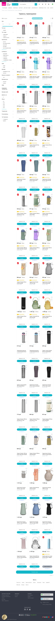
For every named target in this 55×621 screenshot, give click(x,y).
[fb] (27, 609)
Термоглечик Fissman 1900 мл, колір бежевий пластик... (21, 557)
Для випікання (35, 7)
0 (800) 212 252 (46, 602)
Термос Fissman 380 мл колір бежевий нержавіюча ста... (21, 283)
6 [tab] (48, 70)
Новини (29, 596)
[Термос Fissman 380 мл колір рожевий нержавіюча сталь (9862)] (34, 474)
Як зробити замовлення (6, 596)
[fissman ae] (43, 617)
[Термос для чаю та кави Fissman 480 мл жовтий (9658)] (47, 29)
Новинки (10, 7)
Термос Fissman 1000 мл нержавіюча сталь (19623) (22, 420)
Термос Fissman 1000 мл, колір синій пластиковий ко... (22, 454)
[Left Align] (36, 4)
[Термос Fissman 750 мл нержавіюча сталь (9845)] (22, 200)
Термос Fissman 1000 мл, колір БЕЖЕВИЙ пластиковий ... (47, 420)
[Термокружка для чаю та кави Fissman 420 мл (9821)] (22, 63)
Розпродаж (4, 7)
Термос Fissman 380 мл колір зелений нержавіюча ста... (47, 248)
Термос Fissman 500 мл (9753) (47, 145)
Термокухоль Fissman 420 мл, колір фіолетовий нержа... (21, 180)
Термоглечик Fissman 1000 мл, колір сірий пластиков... (21, 488)
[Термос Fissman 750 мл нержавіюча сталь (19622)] (34, 97)
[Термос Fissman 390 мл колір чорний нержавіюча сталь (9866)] (22, 303)
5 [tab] (22, 207)
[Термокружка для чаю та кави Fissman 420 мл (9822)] (34, 29)
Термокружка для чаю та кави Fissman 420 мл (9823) (21, 43)
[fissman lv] (45, 617)
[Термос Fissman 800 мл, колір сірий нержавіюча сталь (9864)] (34, 543)
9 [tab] (23, 104)
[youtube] (30, 609)
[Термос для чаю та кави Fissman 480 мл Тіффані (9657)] (47, 543)
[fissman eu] (50, 617)
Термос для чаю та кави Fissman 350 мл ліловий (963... (47, 77)
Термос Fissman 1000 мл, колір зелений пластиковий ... (47, 214)
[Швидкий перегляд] (26, 27)
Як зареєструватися (5, 595)
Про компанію (30, 595)
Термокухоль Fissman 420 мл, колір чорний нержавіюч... (46, 111)
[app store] (21, 615)
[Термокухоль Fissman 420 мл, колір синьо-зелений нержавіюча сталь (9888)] (34, 166)
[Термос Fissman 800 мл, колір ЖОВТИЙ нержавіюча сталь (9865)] (47, 303)
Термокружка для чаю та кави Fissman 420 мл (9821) (21, 77)
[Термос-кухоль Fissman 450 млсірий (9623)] (22, 371)
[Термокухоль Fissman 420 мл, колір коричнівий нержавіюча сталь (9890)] (34, 371)
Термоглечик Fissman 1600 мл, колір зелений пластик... (46, 454)
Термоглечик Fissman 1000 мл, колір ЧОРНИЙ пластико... (47, 522)
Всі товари (16, 4)
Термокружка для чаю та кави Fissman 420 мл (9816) (34, 351)
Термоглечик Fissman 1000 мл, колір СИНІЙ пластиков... (34, 522)
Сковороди (15, 7)
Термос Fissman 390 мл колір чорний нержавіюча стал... (21, 317)
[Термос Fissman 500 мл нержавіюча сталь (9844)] (22, 97)
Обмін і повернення (5, 600)
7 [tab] (22, 104)
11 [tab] (24, 104)
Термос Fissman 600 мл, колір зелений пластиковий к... (34, 145)
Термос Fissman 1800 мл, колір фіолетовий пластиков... (35, 248)
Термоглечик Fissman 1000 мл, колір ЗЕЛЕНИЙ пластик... (22, 522)
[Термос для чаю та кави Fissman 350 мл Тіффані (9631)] (34, 63)
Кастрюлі (21, 7)
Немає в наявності (47, 566)
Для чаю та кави (27, 7)
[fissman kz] (47, 617)
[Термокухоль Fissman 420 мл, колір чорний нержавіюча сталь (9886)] (47, 97)
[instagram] (25, 609)
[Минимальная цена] (4, 24)
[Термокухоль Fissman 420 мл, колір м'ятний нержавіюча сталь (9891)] (47, 166)
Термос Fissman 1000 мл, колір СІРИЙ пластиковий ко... (35, 214)
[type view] (50, 18)
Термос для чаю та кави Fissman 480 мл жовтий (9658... (47, 43)
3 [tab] (21, 70)
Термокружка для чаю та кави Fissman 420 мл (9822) (34, 43)
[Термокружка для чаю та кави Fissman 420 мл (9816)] (34, 337)
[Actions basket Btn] (48, 4)
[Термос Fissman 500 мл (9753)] (47, 131)
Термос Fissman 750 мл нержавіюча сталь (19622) (34, 111)
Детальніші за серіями (37, 18)
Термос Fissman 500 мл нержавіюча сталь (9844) (21, 111)
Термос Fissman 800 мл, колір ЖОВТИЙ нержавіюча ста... (47, 317)
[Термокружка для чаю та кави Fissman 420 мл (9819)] (22, 337)
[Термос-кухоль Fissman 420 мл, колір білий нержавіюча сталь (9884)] (22, 131)
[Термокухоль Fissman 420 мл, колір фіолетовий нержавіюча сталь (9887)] (22, 166)
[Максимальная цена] (10, 24)
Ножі (48, 7)
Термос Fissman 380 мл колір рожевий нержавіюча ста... (34, 488)
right (52, 7)
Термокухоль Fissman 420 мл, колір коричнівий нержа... (34, 385)
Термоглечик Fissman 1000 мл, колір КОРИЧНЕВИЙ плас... (34, 283)
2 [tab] (34, 70)
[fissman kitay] (48, 617)
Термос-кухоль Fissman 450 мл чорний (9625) (47, 351)
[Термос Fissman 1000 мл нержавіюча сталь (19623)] (22, 406)
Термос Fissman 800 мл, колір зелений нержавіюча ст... (34, 317)
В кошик (22, 52)
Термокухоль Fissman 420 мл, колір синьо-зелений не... (34, 180)
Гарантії (16, 596)
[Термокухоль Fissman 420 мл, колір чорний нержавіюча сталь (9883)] (47, 371)
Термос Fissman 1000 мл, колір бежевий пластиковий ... (35, 454)
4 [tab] (22, 344)
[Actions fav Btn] (45, 4)
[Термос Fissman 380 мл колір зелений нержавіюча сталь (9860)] (47, 234)
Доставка (3, 599)
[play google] (27, 615)
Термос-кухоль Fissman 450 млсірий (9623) (21, 385)
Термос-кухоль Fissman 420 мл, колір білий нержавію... (21, 145)
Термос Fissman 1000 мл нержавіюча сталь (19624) (34, 420)
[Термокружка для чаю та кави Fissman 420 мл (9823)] (22, 29)
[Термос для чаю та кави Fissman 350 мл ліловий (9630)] (47, 63)
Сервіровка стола (42, 7)
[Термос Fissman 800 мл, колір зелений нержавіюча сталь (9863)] (34, 303)
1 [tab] (20, 70)
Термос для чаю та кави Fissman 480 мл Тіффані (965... (47, 557)
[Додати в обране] (26, 23)
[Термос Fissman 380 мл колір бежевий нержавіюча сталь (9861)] (22, 268)
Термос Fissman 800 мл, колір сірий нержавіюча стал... (34, 557)
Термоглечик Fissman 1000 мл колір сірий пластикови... (46, 283)
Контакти (16, 595)
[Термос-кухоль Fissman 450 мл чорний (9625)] (47, 337)
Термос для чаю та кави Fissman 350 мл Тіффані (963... (34, 77)
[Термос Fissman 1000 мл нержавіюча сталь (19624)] (34, 406)
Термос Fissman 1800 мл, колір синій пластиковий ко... (22, 248)
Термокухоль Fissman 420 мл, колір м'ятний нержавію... (46, 180)
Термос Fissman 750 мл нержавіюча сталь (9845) (21, 214)
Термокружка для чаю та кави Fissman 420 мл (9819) (21, 351)
